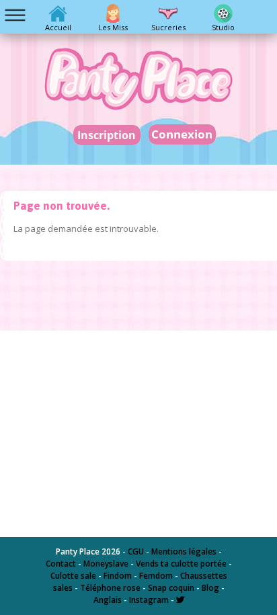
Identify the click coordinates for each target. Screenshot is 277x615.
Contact (61, 563)
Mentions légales (183, 551)
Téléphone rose (110, 587)
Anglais (107, 600)
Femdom (156, 575)
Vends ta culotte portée (181, 563)
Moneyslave (105, 563)
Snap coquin (171, 587)
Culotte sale (73, 575)
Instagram (149, 600)
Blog (210, 587)
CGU (136, 551)
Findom (118, 575)
